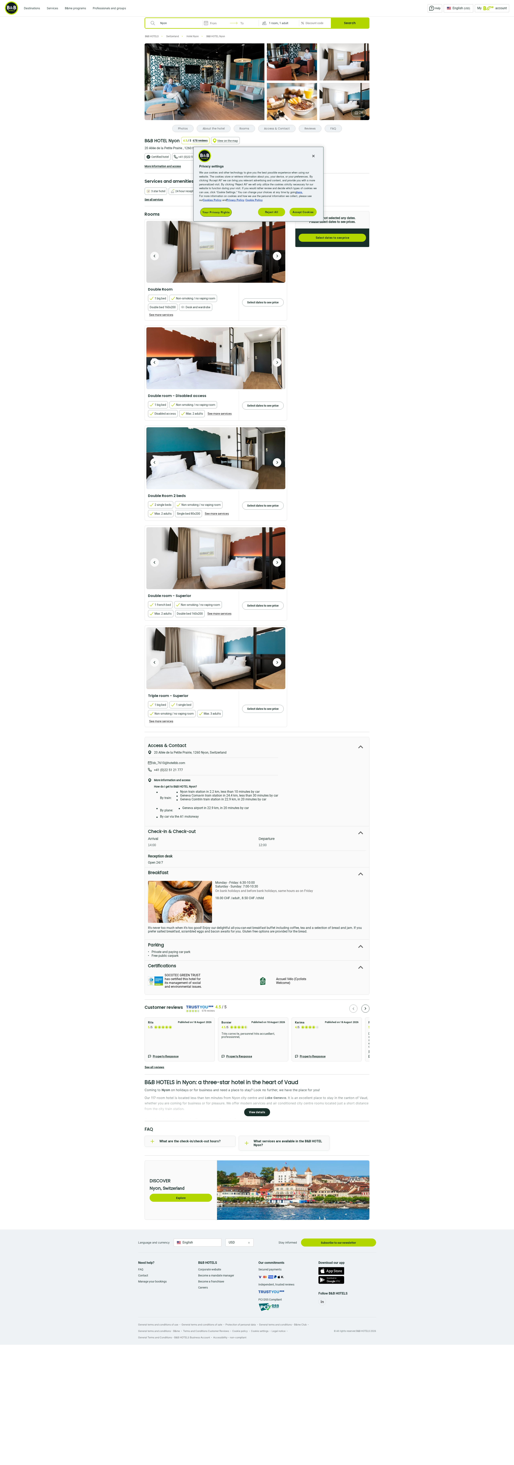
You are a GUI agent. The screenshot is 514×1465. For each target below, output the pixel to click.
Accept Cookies (303, 212)
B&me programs (75, 8)
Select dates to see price (332, 237)
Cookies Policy (212, 200)
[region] (258, 184)
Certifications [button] (162, 966)
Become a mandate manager (216, 1275)
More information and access (163, 166)
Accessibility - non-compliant (229, 1337)
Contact (143, 1275)
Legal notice (279, 1330)
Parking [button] (156, 945)
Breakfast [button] (158, 872)
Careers (203, 1287)
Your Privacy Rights (215, 212)
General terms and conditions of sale (202, 1324)
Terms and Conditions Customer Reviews (206, 1330)
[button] (279, 23)
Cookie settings (259, 1330)
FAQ (140, 1269)
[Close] (313, 156)
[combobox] (176, 23)
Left (154, 256)
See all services (154, 199)
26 (361, 112)
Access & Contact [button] (167, 745)
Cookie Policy (254, 200)
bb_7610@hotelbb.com (168, 763)
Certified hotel (160, 156)
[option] (215, 252)
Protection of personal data (240, 1324)
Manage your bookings (152, 1281)
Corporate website (209, 1269)
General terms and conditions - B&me (159, 1330)
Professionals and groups (109, 8)
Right (277, 256)
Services (52, 8)
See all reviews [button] (154, 1067)
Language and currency (154, 1242)
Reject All (271, 212)
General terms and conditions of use (158, 1324)
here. (300, 192)
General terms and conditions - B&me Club (283, 1324)
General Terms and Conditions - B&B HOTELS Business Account (174, 1337)
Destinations (32, 8)
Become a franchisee (211, 1281)
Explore (181, 1198)
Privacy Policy (235, 200)
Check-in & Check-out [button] (172, 831)
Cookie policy (240, 1330)
